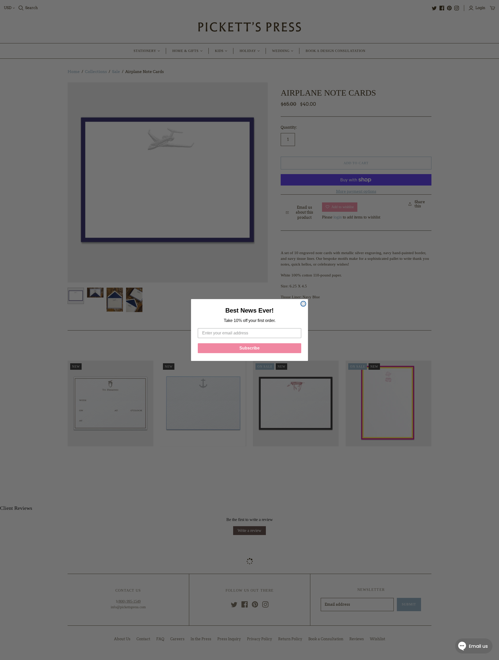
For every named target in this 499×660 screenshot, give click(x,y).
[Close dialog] (303, 303)
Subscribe (249, 348)
